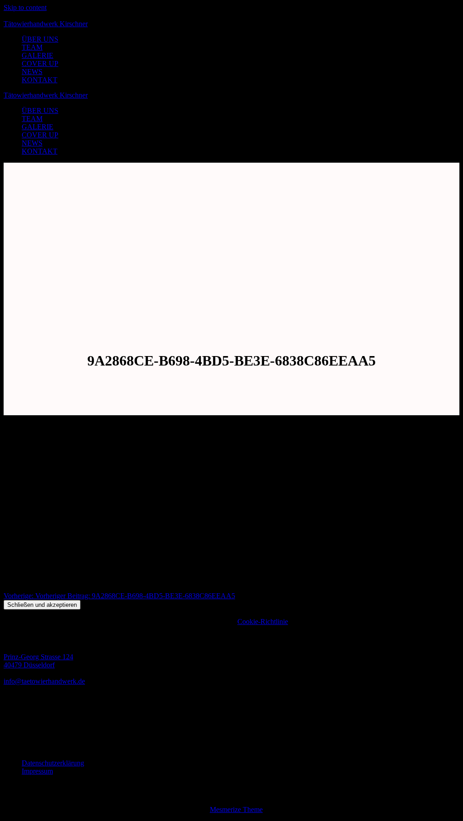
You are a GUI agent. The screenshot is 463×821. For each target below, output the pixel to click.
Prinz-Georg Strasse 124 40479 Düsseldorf (38, 661)
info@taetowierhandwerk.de (44, 681)
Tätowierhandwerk (46, 24)
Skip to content (25, 7)
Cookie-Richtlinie (262, 621)
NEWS (32, 71)
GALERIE (37, 55)
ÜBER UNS (40, 39)
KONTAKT (39, 80)
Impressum (37, 771)
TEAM (32, 47)
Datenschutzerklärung (53, 763)
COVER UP (40, 63)
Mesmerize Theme (236, 809)
